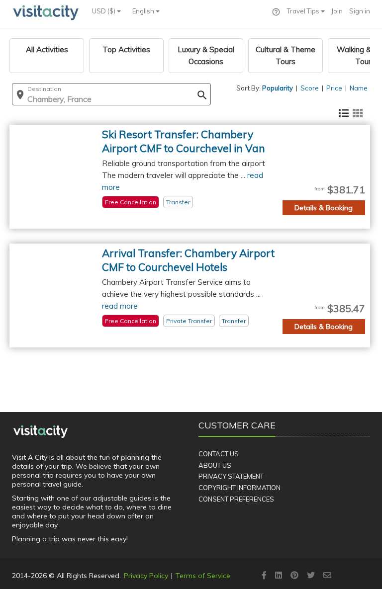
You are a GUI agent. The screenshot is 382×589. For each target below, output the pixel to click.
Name (359, 88)
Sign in (359, 11)
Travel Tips (304, 11)
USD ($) (104, 11)
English (144, 11)
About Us (214, 465)
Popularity (277, 88)
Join (337, 11)
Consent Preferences (236, 499)
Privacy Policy (146, 575)
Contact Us (218, 454)
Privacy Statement (231, 476)
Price (334, 88)
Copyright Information (239, 488)
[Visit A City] (40, 431)
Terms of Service (203, 575)
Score (309, 88)
